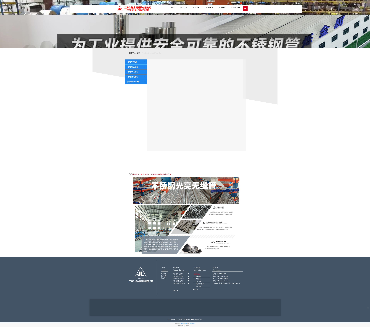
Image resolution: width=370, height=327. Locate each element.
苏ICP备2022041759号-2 (184, 326)
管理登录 (192, 323)
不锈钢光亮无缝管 (136, 67)
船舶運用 (198, 276)
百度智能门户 (183, 323)
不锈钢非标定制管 (136, 76)
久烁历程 (163, 274)
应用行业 (197, 274)
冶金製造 (198, 286)
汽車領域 (198, 281)
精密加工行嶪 (200, 284)
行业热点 (163, 278)
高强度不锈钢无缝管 (136, 81)
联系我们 (163, 276)
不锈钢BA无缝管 (136, 62)
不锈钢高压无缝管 (136, 71)
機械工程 (198, 279)
